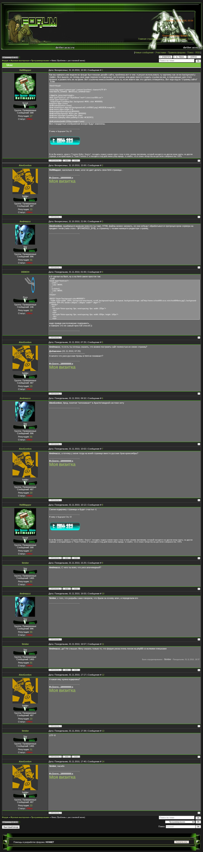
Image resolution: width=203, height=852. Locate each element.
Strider (25, 563)
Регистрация (180, 39)
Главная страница (147, 39)
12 (103, 675)
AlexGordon (25, 165)
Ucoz (54, 61)
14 (103, 761)
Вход (190, 39)
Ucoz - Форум (165, 39)
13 (103, 731)
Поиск (190, 52)
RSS (191, 35)
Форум (5, 61)
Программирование (40, 61)
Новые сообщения (144, 52)
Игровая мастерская (20, 61)
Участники (160, 52)
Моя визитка (62, 181)
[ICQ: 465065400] (76, 589)
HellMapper (25, 70)
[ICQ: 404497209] (76, 160)
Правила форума (176, 52)
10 (103, 593)
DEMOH (25, 272)
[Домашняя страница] (66, 160)
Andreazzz (25, 221)
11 (103, 644)
